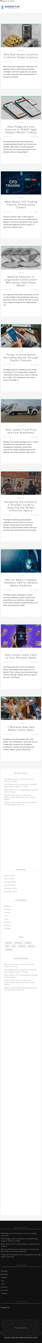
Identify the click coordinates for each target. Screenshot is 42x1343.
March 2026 (9, 879)
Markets (7, 922)
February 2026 (10, 882)
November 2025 (10, 891)
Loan (21, 351)
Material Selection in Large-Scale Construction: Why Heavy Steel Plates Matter (19, 797)
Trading (21, 198)
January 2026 (9, 885)
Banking (7, 906)
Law (5, 916)
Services (21, 426)
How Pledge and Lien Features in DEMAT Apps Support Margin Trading (20, 785)
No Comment (34, 61)
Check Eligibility (20, 1328)
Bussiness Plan (31, 1337)
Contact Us (5, 1307)
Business (21, 50)
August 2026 (9, 875)
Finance (21, 122)
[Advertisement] (20, 838)
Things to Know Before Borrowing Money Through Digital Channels (20, 803)
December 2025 (10, 888)
